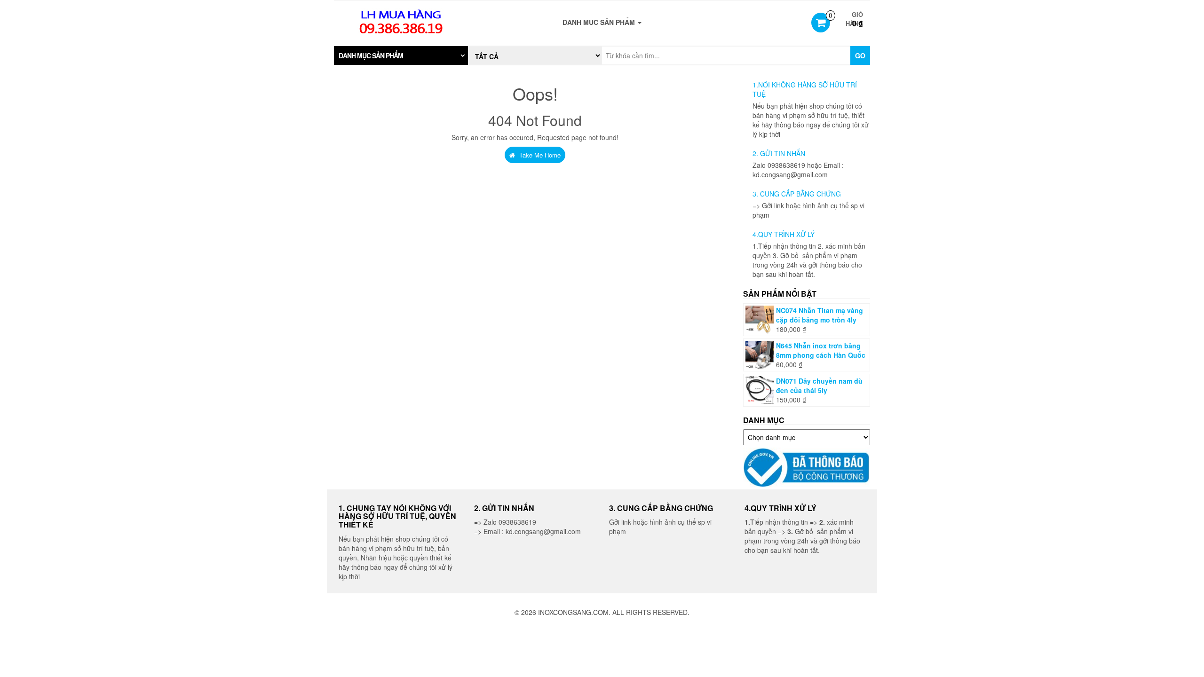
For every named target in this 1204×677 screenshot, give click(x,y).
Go (860, 55)
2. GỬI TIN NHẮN (778, 153)
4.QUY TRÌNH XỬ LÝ (783, 234)
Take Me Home (539, 154)
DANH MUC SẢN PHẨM (599, 22)
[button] (401, 55)
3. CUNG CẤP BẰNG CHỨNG (796, 193)
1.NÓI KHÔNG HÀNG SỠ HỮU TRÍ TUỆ (804, 89)
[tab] (401, 55)
